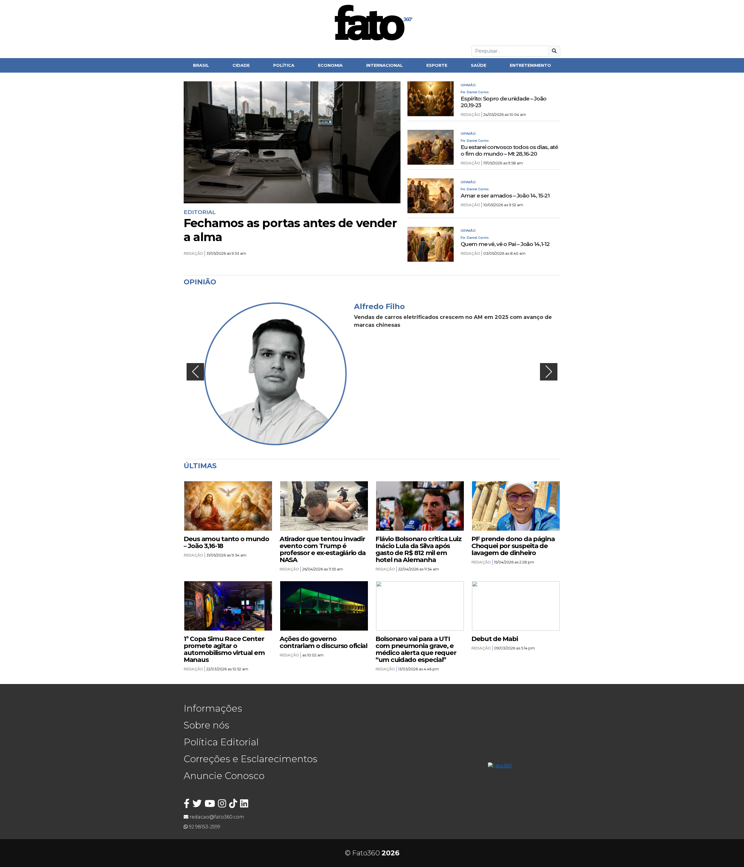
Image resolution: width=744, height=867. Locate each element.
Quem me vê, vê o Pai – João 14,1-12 (505, 244)
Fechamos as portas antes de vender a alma (290, 230)
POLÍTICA (283, 65)
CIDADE (241, 65)
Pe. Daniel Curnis (475, 92)
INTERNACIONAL (384, 65)
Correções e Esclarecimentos (250, 758)
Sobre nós (206, 725)
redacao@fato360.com (216, 817)
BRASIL (201, 65)
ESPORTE (436, 65)
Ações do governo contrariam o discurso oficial (323, 642)
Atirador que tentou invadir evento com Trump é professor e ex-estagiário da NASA (323, 549)
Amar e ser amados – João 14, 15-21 (505, 195)
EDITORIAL (200, 212)
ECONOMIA (330, 65)
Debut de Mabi (494, 638)
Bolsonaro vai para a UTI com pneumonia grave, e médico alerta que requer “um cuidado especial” (415, 649)
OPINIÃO (468, 85)
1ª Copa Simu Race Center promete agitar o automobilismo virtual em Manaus (224, 649)
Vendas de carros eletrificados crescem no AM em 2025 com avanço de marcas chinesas (453, 321)
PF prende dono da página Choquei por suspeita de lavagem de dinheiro (513, 545)
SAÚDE (478, 65)
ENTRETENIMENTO (530, 65)
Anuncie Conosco (224, 775)
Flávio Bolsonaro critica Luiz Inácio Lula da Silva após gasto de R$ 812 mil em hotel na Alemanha (418, 549)
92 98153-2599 (204, 827)
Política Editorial (221, 742)
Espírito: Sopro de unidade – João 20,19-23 (503, 102)
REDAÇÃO (193, 253)
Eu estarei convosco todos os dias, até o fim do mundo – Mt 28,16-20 (509, 150)
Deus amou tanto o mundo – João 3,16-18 (226, 542)
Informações (213, 708)
